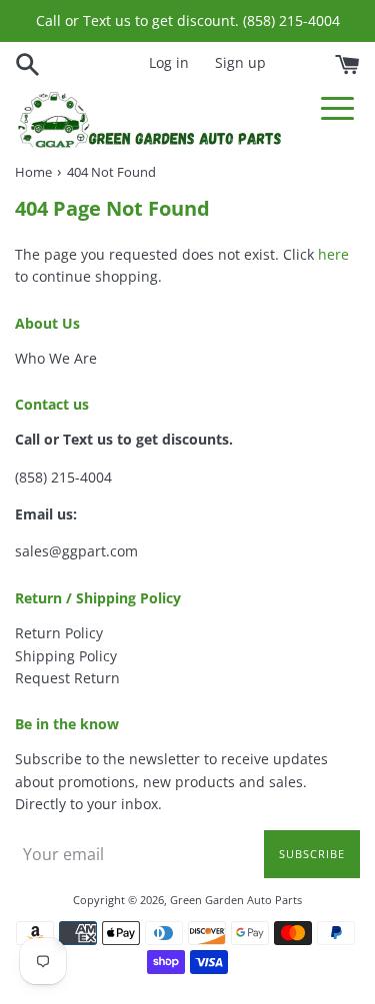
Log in (169, 62)
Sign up (240, 62)
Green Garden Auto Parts (236, 899)
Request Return (67, 677)
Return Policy (59, 632)
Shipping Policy (66, 655)
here (333, 254)
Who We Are (56, 358)
